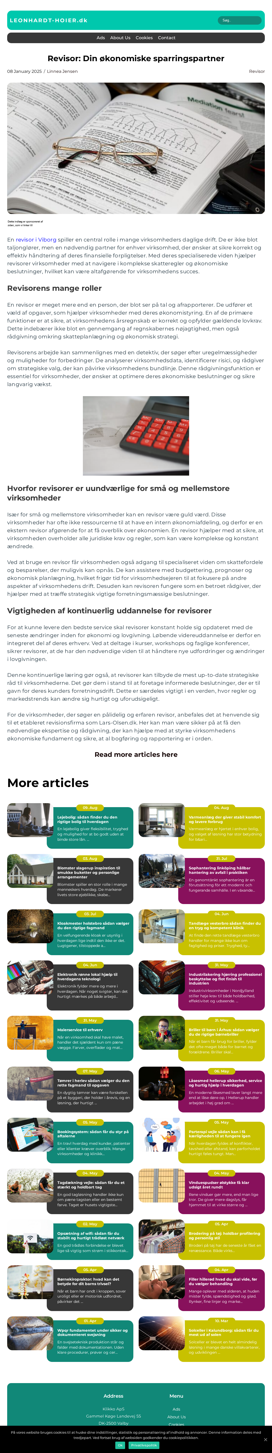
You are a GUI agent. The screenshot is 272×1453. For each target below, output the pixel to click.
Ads (101, 37)
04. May (90, 1173)
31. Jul (221, 858)
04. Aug (221, 807)
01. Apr (90, 1320)
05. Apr (221, 1224)
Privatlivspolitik (144, 1445)
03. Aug (90, 858)
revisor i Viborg (36, 239)
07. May (90, 1071)
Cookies (144, 37)
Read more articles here (136, 754)
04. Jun (222, 913)
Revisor (257, 71)
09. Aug (90, 807)
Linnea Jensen (62, 71)
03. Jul (90, 913)
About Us (120, 37)
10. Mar (221, 1320)
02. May (90, 1224)
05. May (90, 1122)
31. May (221, 965)
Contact (167, 37)
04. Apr (221, 1269)
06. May (221, 1071)
